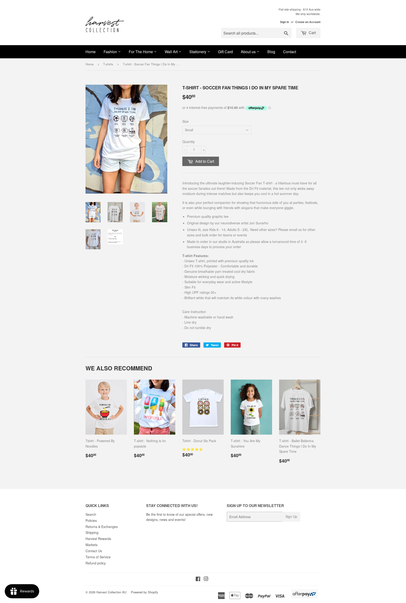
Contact (289, 51)
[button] (192, 449)
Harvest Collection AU (111, 592)
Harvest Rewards (98, 538)
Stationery (198, 51)
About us (249, 51)
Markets (92, 544)
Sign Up (291, 516)
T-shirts (108, 64)
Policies (91, 520)
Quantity (188, 141)
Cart (312, 32)
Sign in (284, 22)
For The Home (141, 51)
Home (91, 51)
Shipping (92, 532)
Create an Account (307, 22)
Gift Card (225, 51)
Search (91, 514)
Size (185, 121)
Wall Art (172, 51)
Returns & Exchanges (102, 526)
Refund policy (96, 563)
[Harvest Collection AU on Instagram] (206, 579)
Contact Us (94, 550)
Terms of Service (98, 557)
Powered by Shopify (144, 592)
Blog (271, 51)
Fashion (111, 51)
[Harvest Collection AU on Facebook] (197, 579)
